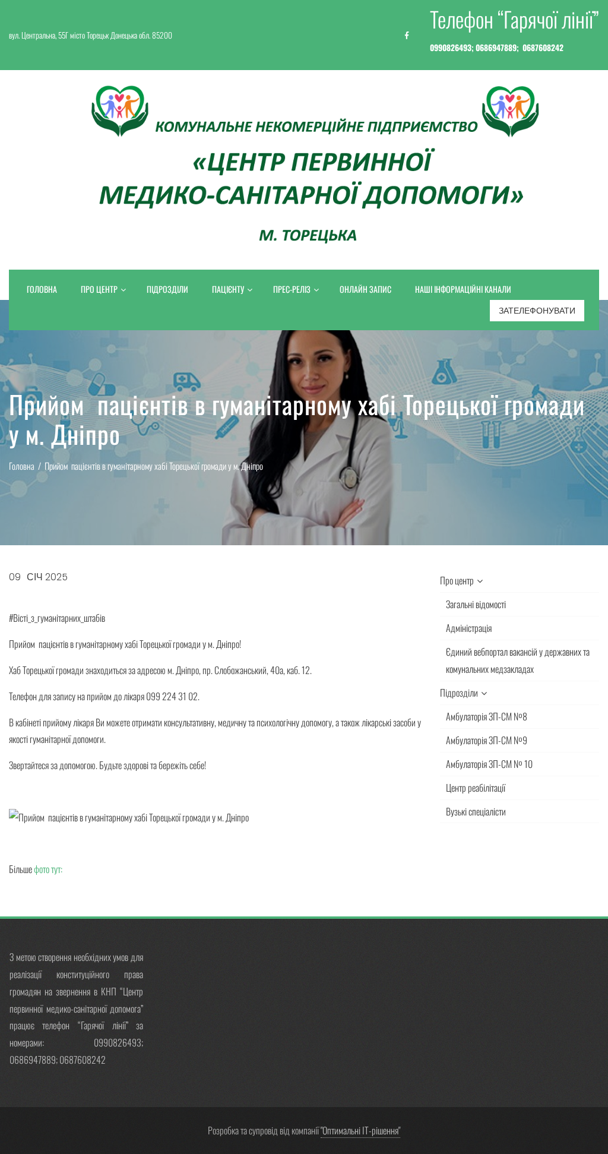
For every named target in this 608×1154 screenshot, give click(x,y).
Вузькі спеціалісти (476, 811)
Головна (42, 289)
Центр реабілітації (475, 787)
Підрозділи (167, 289)
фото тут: (49, 869)
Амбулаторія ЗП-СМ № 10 (489, 764)
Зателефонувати (537, 311)
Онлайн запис (365, 289)
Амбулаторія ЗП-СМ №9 (486, 740)
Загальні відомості (476, 604)
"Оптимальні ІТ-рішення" (360, 1130)
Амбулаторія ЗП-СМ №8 (486, 716)
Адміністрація (469, 628)
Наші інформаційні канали (463, 289)
